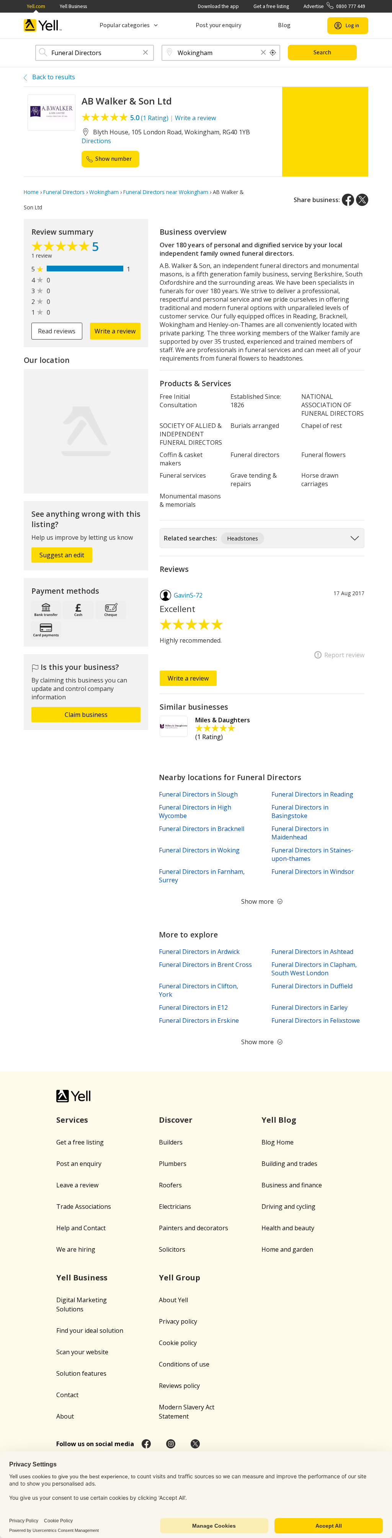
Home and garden (287, 1249)
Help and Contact (81, 1228)
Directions (96, 141)
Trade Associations (83, 1206)
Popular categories (125, 25)
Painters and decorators (193, 1228)
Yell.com (36, 6)
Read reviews (56, 331)
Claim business (86, 714)
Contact (67, 1395)
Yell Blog (278, 1120)
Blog (284, 25)
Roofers (170, 1185)
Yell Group (179, 1277)
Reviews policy (179, 1385)
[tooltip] (273, 52)
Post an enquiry (78, 1163)
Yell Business (73, 6)
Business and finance (291, 1185)
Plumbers (172, 1163)
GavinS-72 (188, 595)
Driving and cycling (288, 1206)
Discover (176, 1120)
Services (72, 1120)
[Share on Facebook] (348, 200)
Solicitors (172, 1249)
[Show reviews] (61, 248)
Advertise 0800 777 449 (334, 6)
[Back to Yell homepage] (43, 25)
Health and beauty (287, 1228)
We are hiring (75, 1249)
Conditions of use (184, 1364)
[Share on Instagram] (170, 1443)
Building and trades (289, 1163)
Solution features (81, 1373)
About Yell (173, 1300)
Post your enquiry (218, 25)
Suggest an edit (61, 555)
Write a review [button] (115, 331)
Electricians (175, 1206)
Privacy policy (178, 1321)
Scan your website (82, 1352)
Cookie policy (178, 1343)
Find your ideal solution (89, 1330)
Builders (171, 1142)
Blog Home (277, 1142)
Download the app (218, 6)
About (65, 1416)
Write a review (195, 118)
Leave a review (77, 1185)
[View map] (86, 431)
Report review (344, 655)
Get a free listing (271, 6)
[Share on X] (362, 200)
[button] (145, 53)
